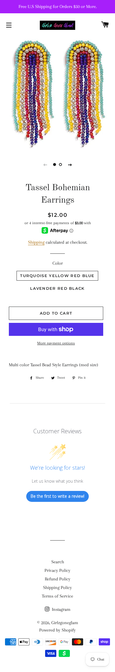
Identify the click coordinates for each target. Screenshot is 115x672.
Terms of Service (57, 596)
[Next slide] (69, 164)
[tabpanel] (57, 93)
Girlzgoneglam (64, 622)
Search (57, 561)
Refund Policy (57, 579)
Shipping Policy (57, 587)
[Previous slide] (45, 164)
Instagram (60, 609)
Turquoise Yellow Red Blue (57, 275)
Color (57, 263)
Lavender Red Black (57, 288)
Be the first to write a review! (57, 496)
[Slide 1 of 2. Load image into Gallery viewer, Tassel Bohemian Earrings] (55, 164)
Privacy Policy (57, 570)
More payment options (56, 343)
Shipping (36, 242)
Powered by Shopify (57, 630)
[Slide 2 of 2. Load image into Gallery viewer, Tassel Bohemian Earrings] (60, 164)
